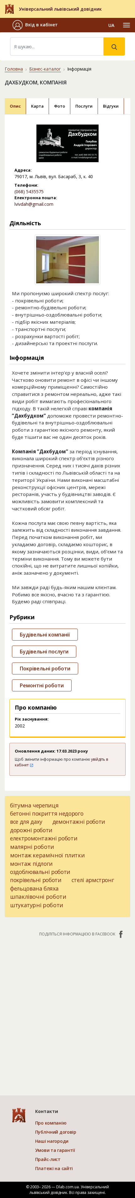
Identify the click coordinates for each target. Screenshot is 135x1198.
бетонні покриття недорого (46, 813)
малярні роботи (32, 846)
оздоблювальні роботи (40, 872)
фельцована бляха (34, 888)
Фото (59, 106)
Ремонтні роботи (42, 685)
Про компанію (51, 1123)
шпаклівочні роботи (38, 896)
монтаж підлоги (31, 863)
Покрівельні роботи (45, 668)
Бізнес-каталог (45, 69)
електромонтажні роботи (43, 838)
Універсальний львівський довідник (60, 9)
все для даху (26, 821)
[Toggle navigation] (126, 25)
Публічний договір (55, 1132)
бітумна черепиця (34, 805)
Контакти (46, 1111)
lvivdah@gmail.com (33, 204)
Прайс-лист (48, 1159)
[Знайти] (114, 46)
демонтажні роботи (78, 821)
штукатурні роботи (36, 905)
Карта (37, 106)
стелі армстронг (93, 880)
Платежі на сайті (54, 1168)
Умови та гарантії (55, 1150)
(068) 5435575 (29, 191)
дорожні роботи (31, 830)
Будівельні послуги (44, 651)
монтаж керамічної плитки (47, 855)
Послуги (84, 106)
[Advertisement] (67, 1012)
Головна (14, 69)
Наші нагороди (51, 1141)
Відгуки (111, 106)
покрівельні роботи (36, 880)
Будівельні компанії (45, 634)
